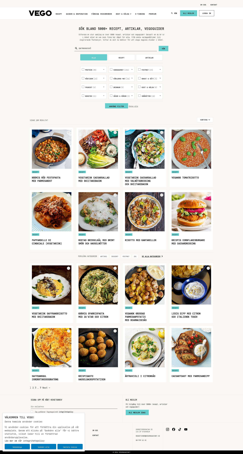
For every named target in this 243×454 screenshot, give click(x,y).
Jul (135, 256)
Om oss (203, 4)
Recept (59, 13)
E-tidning (140, 13)
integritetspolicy (66, 411)
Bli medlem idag (137, 412)
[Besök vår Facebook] (173, 429)
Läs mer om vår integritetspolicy (25, 440)
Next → (46, 387)
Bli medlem (188, 12)
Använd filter (116, 105)
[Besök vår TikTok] (179, 429)
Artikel (103, 256)
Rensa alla (133, 105)
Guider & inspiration (76, 13)
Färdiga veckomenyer (102, 13)
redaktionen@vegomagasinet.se (148, 435)
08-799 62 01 (141, 440)
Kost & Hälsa (122, 13)
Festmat (126, 256)
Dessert (115, 256)
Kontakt (213, 4)
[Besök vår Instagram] (167, 429)
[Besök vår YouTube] (185, 429)
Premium (152, 13)
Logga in (206, 12)
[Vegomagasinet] (40, 13)
